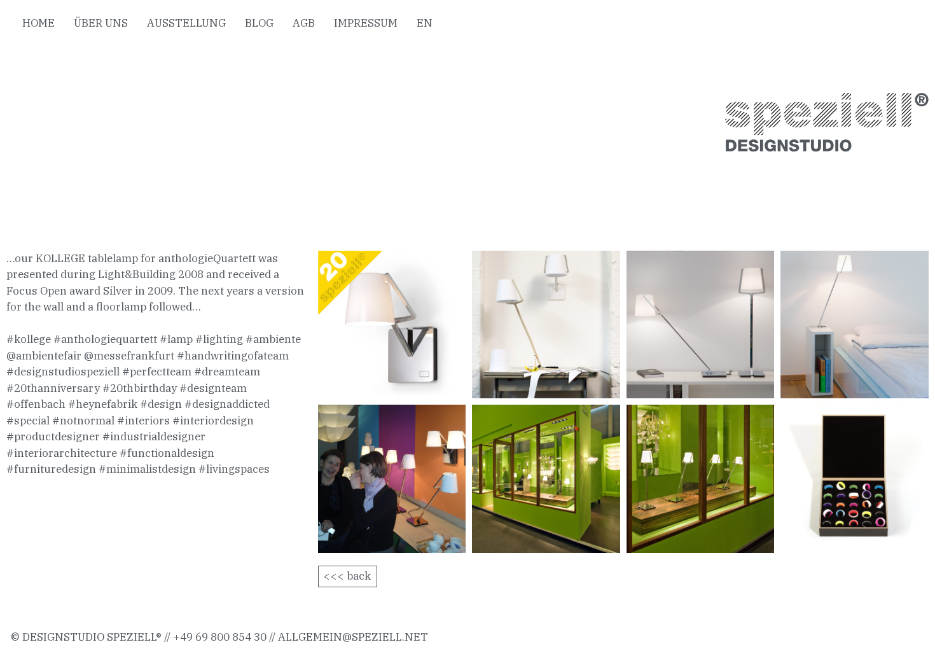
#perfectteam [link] (156, 372)
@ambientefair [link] (43, 356)
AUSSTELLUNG (186, 23)
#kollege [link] (28, 339)
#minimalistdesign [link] (147, 469)
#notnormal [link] (83, 421)
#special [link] (28, 421)
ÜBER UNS (101, 23)
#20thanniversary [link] (53, 388)
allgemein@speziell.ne (349, 637)
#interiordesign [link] (213, 421)
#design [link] (161, 404)
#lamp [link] (176, 339)
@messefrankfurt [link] (129, 356)
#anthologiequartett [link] (105, 339)
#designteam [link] (213, 388)
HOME (38, 23)
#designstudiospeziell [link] (63, 372)
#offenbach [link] (36, 404)
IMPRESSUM (366, 23)
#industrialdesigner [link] (153, 436)
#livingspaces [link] (234, 469)
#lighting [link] (219, 339)
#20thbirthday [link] (139, 388)
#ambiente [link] (273, 339)
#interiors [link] (143, 421)
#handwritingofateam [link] (233, 356)
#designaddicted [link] (227, 404)
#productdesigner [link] (53, 436)
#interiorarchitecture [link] (61, 453)
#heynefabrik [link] (102, 404)
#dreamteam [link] (227, 372)
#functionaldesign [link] (167, 453)
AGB (304, 23)
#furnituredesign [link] (51, 469)
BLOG (259, 23)
